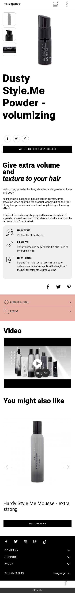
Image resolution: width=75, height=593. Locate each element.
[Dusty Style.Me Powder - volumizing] (37, 363)
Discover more (37, 523)
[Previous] (8, 467)
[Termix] (12, 4)
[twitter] (16, 542)
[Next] (66, 467)
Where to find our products (37, 149)
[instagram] (35, 542)
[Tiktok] (44, 542)
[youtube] (25, 542)
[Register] (66, 4)
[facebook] (6, 542)
